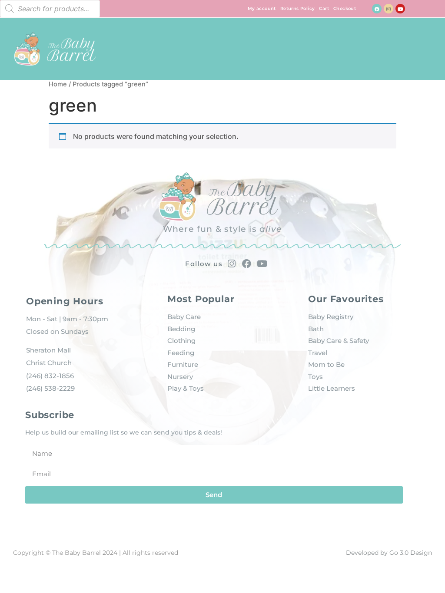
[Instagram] (388, 8)
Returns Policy (297, 8)
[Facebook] (377, 8)
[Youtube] (400, 8)
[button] (426, 47)
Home (58, 84)
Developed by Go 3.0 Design (389, 553)
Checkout (344, 8)
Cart (324, 8)
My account (262, 8)
